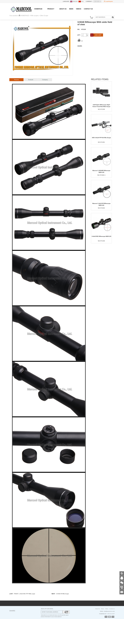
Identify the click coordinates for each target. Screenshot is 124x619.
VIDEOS (78, 9)
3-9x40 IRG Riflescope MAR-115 (101, 236)
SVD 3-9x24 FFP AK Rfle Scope (101, 137)
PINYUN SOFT (111, 613)
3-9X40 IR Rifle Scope (62, 593)
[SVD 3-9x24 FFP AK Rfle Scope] (101, 125)
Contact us (112, 608)
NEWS (71, 9)
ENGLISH (75, 1)
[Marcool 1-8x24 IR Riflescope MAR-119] (101, 191)
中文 (82, 1)
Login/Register (108, 1)
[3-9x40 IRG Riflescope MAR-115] (101, 224)
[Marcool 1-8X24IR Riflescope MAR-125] (101, 158)
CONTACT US (88, 9)
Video (106, 608)
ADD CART (96, 35)
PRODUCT (50, 9)
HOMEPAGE (38, 9)
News (102, 608)
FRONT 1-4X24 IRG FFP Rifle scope (24, 593)
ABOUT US (62, 9)
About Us (97, 608)
